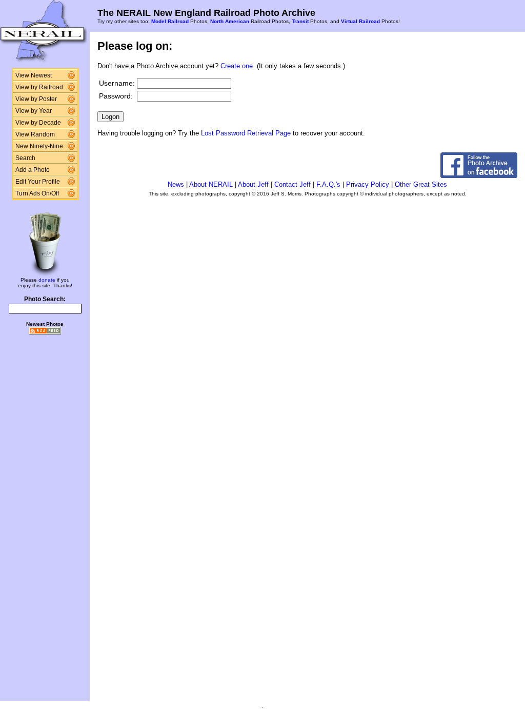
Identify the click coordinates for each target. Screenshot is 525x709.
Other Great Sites (421, 184)
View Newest (33, 75)
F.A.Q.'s (328, 184)
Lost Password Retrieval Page (246, 133)
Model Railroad (170, 21)
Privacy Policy (367, 184)
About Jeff (253, 184)
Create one (236, 66)
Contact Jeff (292, 184)
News (176, 184)
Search (25, 158)
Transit (300, 21)
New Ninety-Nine (39, 146)
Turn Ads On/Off (37, 193)
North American (229, 21)
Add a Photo (32, 170)
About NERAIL (211, 184)
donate (46, 280)
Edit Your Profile (37, 182)
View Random (35, 134)
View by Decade (38, 123)
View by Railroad (39, 87)
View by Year (33, 111)
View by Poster (36, 99)
